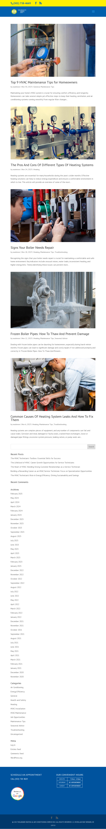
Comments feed (17, 753)
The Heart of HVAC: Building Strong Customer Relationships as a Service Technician (45, 467)
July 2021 (14, 642)
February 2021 (16, 664)
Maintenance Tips (47, 87)
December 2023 (17, 519)
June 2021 (15, 647)
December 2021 (17, 621)
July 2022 (14, 591)
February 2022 (16, 613)
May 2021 (14, 651)
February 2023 (16, 562)
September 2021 (17, 634)
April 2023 (15, 553)
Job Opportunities (18, 717)
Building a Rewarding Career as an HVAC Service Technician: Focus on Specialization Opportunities (51, 471)
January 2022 (16, 617)
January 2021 (16, 668)
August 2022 (16, 587)
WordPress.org (16, 758)
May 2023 (14, 549)
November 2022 (17, 574)
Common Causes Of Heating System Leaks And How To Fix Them (52, 418)
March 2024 (15, 506)
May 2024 (14, 498)
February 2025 (16, 493)
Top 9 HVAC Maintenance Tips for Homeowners (44, 82)
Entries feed (16, 749)
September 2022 (17, 583)
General (37, 87)
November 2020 (17, 676)
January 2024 (16, 515)
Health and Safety (18, 700)
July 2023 (14, 540)
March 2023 (15, 557)
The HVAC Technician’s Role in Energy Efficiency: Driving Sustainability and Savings (45, 475)
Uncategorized (17, 734)
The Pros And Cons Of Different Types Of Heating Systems (52, 165)
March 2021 (15, 659)
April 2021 (15, 655)
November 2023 (17, 523)
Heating (37, 169)
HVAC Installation (18, 708)
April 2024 (15, 502)
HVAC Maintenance (18, 713)
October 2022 (16, 579)
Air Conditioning (17, 687)
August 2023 (16, 536)
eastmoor (16, 87)
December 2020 (17, 672)
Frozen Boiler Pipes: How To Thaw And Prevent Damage (50, 334)
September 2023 (17, 532)
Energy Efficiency (18, 691)
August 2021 (16, 638)
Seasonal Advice (61, 338)
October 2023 (16, 527)
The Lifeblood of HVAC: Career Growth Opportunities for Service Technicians (42, 462)
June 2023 (15, 545)
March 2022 (15, 608)
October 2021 (16, 630)
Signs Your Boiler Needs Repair (32, 247)
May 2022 (14, 600)
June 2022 (15, 596)
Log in (13, 745)
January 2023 (16, 566)
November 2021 (17, 625)
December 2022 (17, 570)
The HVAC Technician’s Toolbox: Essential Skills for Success (36, 458)
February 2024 (16, 510)
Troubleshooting (61, 252)
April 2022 (15, 604)
